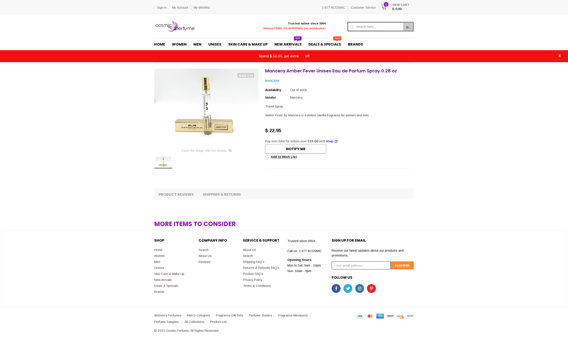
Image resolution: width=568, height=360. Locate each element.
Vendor (270, 97)
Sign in (162, 7)
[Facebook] (336, 288)
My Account (180, 7)
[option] (206, 107)
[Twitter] (347, 288)
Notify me (296, 148)
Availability (273, 90)
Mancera (272, 80)
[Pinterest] (371, 288)
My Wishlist (202, 7)
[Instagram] (359, 288)
